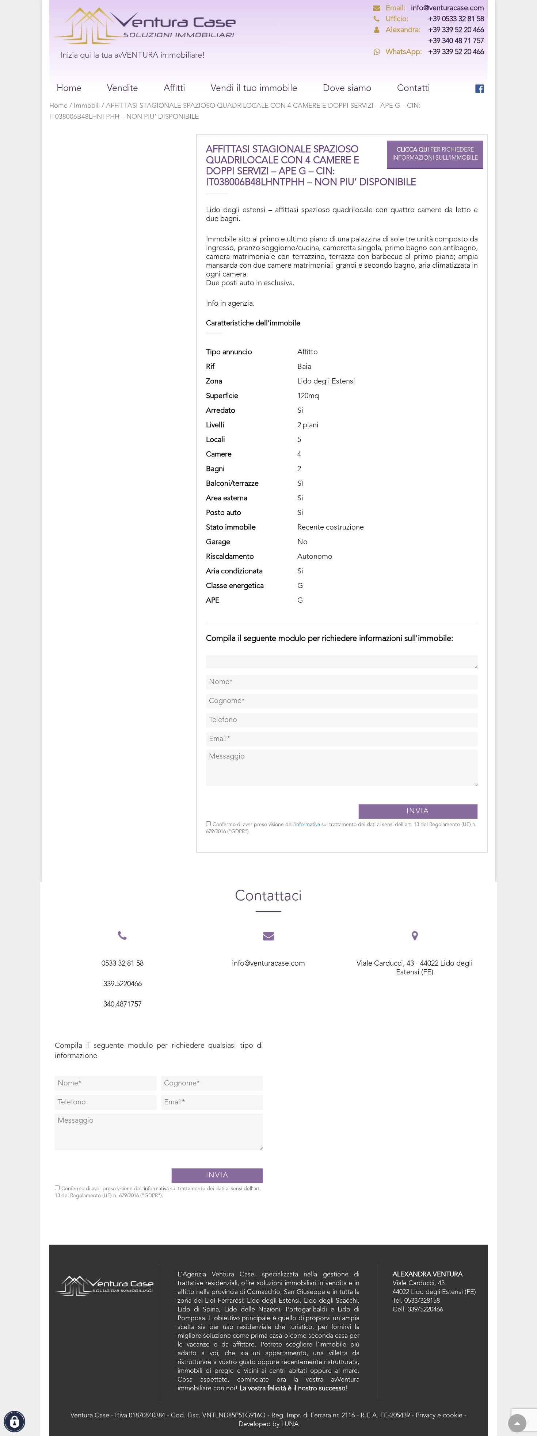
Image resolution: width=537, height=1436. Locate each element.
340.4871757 (122, 1004)
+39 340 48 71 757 (456, 41)
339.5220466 (122, 984)
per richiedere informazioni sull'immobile (435, 154)
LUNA (289, 1424)
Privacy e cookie (439, 1415)
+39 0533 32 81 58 (435, 19)
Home (58, 106)
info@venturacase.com (435, 8)
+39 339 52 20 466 (435, 30)
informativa (307, 824)
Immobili (87, 106)
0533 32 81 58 (123, 963)
